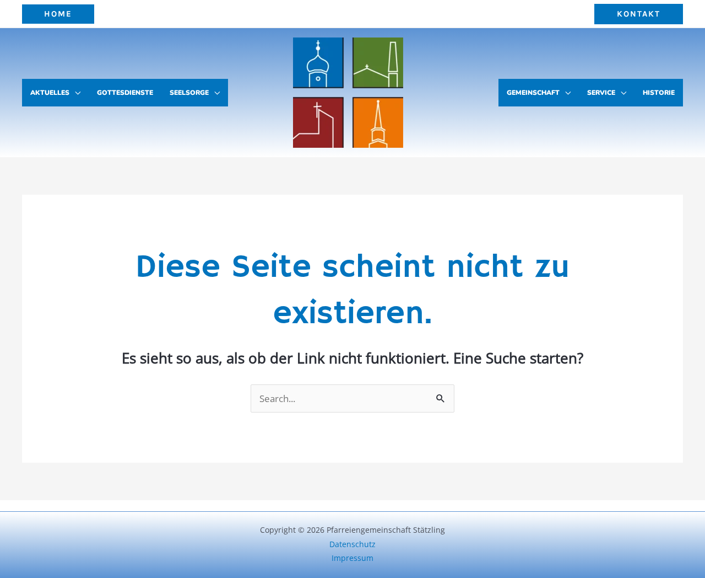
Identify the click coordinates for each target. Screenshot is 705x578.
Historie (659, 92)
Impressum (352, 558)
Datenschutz (352, 544)
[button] (58, 14)
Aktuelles (49, 92)
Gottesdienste (125, 92)
